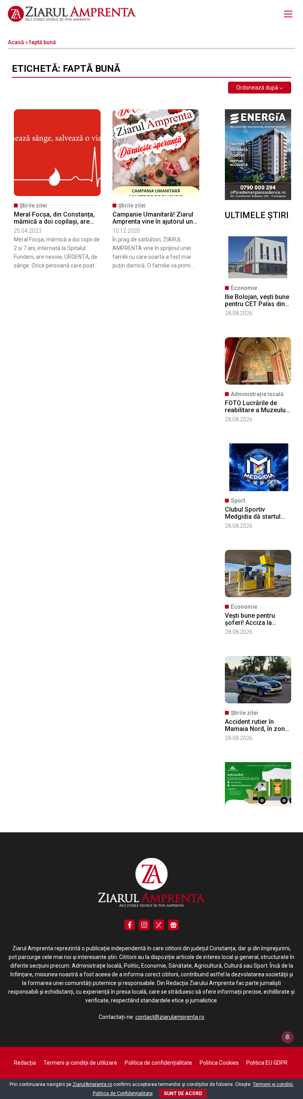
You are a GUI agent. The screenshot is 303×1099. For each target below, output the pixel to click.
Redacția (25, 1063)
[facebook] (129, 925)
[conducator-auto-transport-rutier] (258, 804)
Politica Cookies (219, 1063)
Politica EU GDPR (267, 1063)
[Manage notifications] (287, 1037)
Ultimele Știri (256, 215)
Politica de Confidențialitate (123, 1093)
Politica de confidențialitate (158, 1063)
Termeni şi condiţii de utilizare (80, 1063)
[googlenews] (173, 925)
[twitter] (158, 925)
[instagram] (144, 925)
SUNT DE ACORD (183, 1093)
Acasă (16, 42)
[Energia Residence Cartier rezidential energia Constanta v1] (258, 198)
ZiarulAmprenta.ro (92, 1084)
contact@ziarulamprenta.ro (169, 1017)
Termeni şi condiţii (273, 1084)
